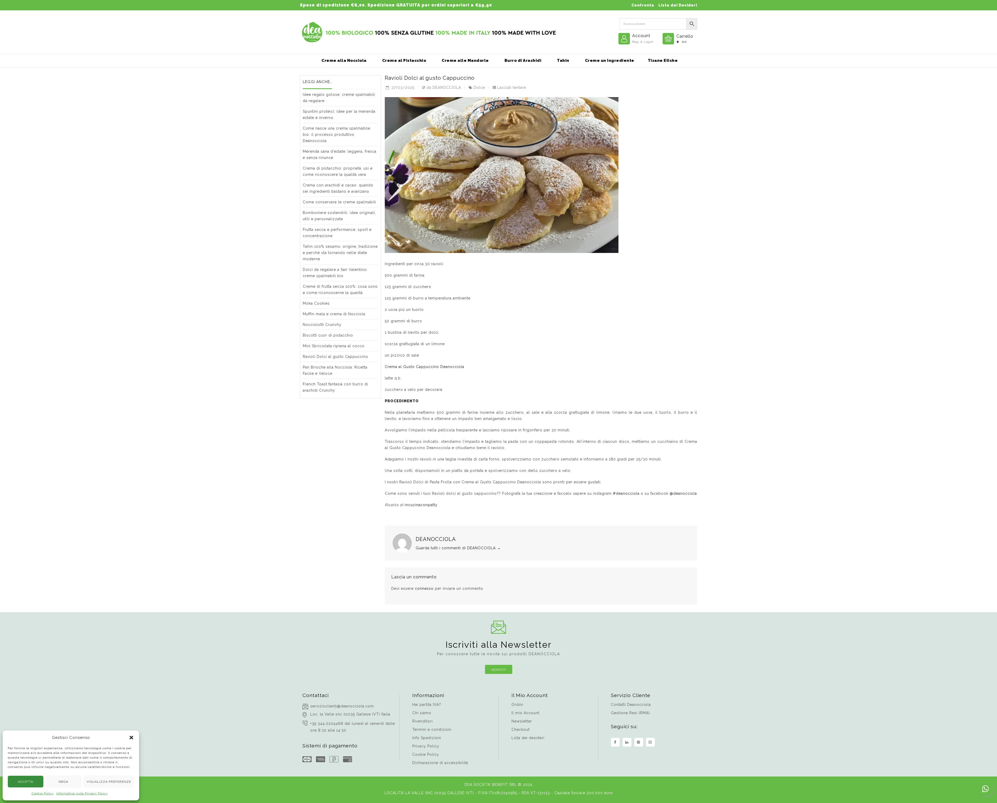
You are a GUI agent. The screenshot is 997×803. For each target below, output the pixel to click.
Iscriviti (498, 670)
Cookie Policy (43, 793)
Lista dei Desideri (677, 5)
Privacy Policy (425, 746)
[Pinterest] (638, 742)
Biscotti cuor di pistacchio (328, 335)
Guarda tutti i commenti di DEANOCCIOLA (458, 548)
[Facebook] (615, 742)
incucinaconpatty (421, 505)
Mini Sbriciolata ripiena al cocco (334, 346)
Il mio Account (525, 713)
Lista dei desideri (527, 738)
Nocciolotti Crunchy (322, 325)
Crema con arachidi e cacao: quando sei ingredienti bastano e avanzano (338, 188)
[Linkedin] (627, 742)
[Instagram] (650, 742)
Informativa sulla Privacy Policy (82, 793)
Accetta (25, 782)
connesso (424, 588)
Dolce (479, 87)
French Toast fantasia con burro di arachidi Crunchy (335, 387)
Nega (63, 782)
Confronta (642, 5)
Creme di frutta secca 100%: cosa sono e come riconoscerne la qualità (340, 289)
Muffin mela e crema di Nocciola (334, 314)
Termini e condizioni (432, 729)
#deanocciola (626, 493)
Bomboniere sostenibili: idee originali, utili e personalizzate (339, 216)
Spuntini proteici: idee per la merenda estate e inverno (339, 114)
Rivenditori (422, 721)
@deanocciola (683, 493)
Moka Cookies (316, 303)
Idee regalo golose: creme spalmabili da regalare (339, 97)
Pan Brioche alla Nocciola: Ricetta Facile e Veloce (335, 370)
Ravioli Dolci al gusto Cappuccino (335, 356)
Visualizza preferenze (109, 782)
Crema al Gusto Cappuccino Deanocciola (424, 367)
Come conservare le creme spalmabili (339, 202)
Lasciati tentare (511, 87)
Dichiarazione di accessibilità (440, 763)
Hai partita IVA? (426, 704)
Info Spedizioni (426, 738)
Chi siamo (421, 713)
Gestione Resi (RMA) (630, 713)
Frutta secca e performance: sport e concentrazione (337, 232)
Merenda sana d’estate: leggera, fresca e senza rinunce (339, 154)
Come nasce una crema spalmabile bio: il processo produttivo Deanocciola (336, 134)
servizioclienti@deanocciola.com (342, 706)
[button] (131, 737)
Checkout (520, 729)
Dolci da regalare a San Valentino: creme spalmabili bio (335, 272)
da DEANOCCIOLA (444, 87)
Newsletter (521, 721)
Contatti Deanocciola (631, 704)
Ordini (517, 704)
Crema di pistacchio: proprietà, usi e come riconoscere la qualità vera (338, 171)
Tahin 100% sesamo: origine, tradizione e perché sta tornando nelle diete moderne (340, 252)
